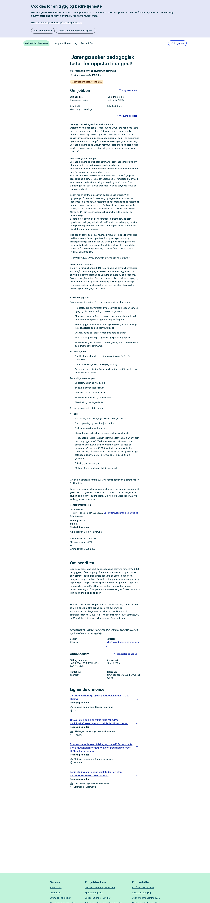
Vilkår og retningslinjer (143, 887)
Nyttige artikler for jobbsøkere (100, 887)
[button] (125, 654)
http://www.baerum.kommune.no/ (123, 644)
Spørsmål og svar (94, 892)
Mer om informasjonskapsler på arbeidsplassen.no (56, 22)
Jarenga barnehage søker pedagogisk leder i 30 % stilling (99, 697)
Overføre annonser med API (146, 898)
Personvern (55, 892)
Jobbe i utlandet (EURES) (98, 898)
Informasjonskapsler (60, 898)
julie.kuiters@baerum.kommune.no (121, 513)
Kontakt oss (55, 887)
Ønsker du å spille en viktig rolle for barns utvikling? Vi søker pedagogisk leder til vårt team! (99, 721)
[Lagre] (137, 699)
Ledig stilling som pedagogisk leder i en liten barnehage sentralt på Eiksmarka (96, 774)
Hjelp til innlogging (141, 892)
